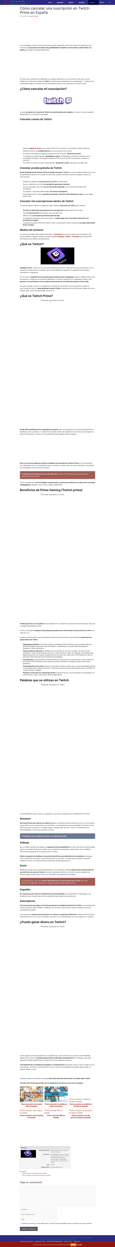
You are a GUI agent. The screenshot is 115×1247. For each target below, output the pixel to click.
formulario (58, 234)
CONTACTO (76, 1241)
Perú (50, 2)
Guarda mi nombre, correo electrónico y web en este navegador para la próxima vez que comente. (57, 1223)
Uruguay (82, 2)
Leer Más (79, 1244)
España (92, 2)
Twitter (67, 236)
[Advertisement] (57, 31)
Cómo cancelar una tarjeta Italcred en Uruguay (36, 1175)
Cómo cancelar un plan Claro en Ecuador (34, 1173)
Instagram (60, 236)
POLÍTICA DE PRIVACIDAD (54, 1241)
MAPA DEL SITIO (40, 1241)
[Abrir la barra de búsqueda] (109, 2)
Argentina (60, 2)
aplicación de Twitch (67, 205)
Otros (102, 2)
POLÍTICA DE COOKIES (27, 1241)
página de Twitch (35, 148)
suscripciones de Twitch (48, 181)
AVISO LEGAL (68, 1241)
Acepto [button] (73, 1244)
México (71, 2)
